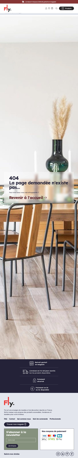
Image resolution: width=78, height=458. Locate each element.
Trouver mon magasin (15, 424)
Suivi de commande (40, 419)
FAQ (5, 419)
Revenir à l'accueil (26, 198)
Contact (12, 419)
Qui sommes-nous (24, 419)
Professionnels (55, 419)
